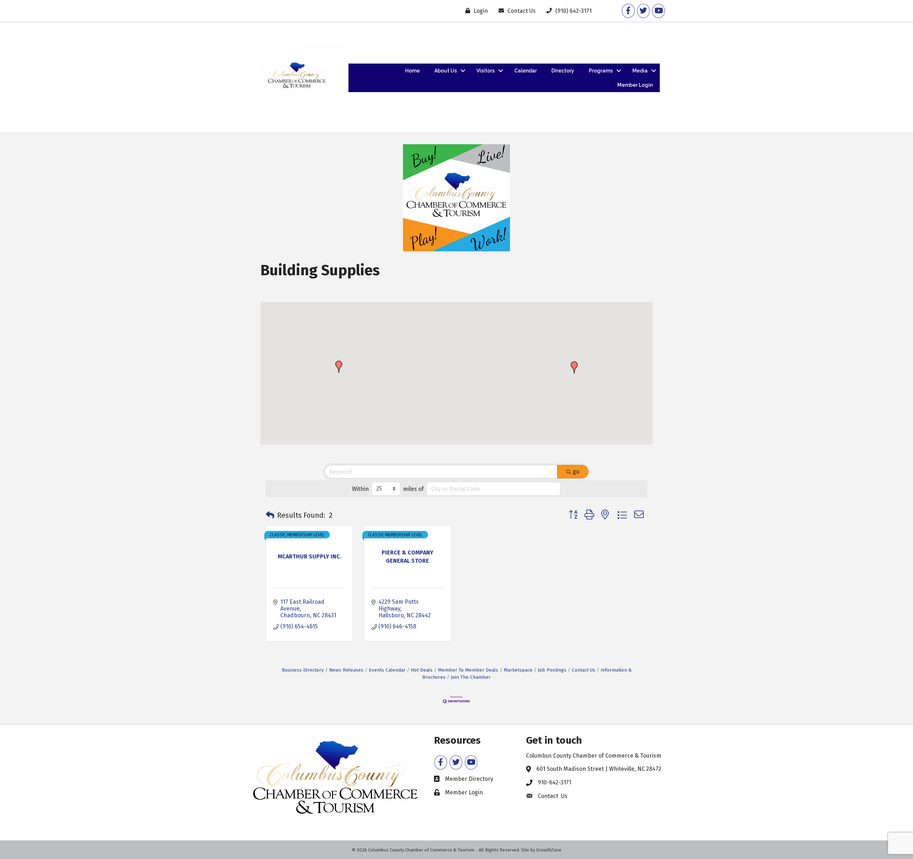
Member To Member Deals (468, 670)
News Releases (346, 670)
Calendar (525, 71)
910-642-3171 (554, 782)
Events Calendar (387, 670)
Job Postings (552, 670)
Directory (562, 71)
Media (640, 71)
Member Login (635, 85)
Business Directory (303, 670)
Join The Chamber (471, 677)
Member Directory (469, 778)
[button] (338, 367)
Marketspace (518, 670)
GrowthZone (548, 850)
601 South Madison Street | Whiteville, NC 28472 (598, 768)
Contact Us (583, 670)
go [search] (576, 471)
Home (412, 71)
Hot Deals (422, 670)
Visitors (485, 71)
